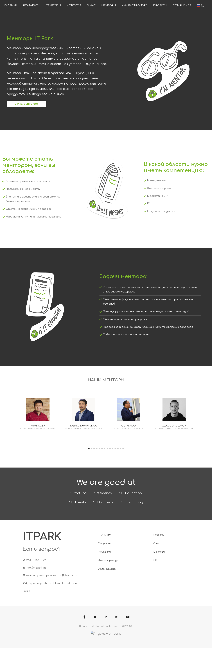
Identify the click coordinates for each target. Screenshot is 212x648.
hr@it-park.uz (68, 575)
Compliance (182, 5)
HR (155, 560)
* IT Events (77, 502)
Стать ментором (26, 104)
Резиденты (31, 5)
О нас (91, 5)
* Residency (103, 493)
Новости (73, 5)
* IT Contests (103, 502)
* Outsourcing (131, 502)
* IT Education (130, 493)
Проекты (160, 5)
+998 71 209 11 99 (36, 560)
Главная (10, 5)
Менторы (108, 5)
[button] (89, 448)
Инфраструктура (134, 5)
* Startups (78, 493)
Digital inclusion (107, 569)
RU (202, 5)
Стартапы (53, 5)
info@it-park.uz (36, 567)
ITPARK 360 (104, 535)
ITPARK (42, 537)
